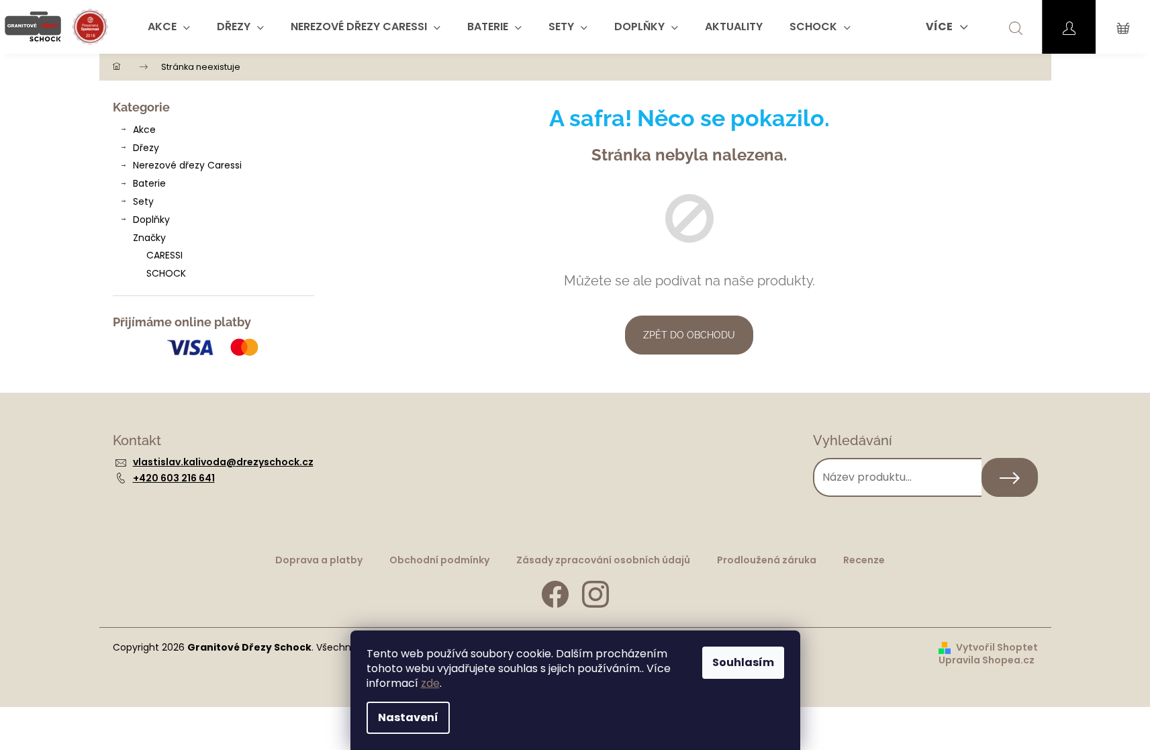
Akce (144, 129)
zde (430, 683)
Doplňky (151, 219)
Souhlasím (743, 662)
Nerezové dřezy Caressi (187, 165)
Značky (149, 237)
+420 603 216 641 (174, 478)
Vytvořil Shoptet (997, 647)
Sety (143, 201)
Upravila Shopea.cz (987, 660)
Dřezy (146, 147)
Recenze (864, 560)
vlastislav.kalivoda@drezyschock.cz (223, 462)
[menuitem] (168, 27)
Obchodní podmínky (439, 560)
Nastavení (408, 717)
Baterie (149, 183)
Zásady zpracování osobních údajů (603, 560)
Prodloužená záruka (766, 560)
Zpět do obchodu (689, 335)
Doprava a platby (319, 560)
